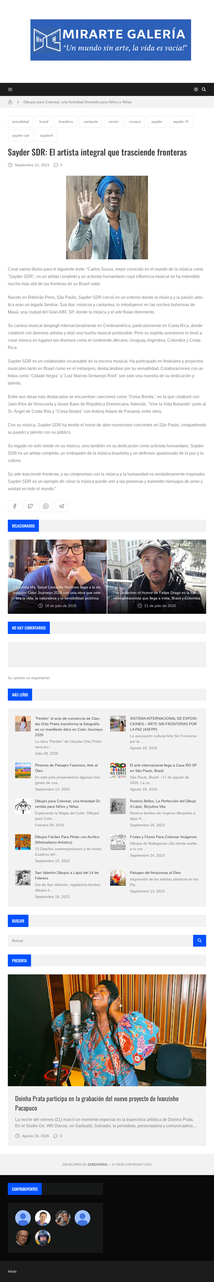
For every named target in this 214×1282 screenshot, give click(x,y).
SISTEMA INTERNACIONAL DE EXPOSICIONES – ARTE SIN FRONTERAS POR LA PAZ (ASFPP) (164, 723)
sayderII (46, 135)
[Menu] (10, 89)
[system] (196, 89)
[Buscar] (203, 89)
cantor (113, 121)
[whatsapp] (46, 506)
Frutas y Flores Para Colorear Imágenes (163, 837)
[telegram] (61, 506)
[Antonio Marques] (23, 1218)
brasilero (66, 121)
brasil (43, 121)
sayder (157, 121)
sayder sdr (20, 135)
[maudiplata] (43, 1238)
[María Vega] (82, 1218)
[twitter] (30, 506)
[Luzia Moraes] (62, 1218)
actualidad (20, 121)
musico (135, 121)
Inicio (12, 1271)
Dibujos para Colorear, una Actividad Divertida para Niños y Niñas (77, 102)
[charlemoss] (23, 1238)
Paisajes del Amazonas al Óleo (155, 873)
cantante (91, 121)
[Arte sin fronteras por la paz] (43, 1218)
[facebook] (14, 506)
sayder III (180, 121)
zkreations (97, 1164)
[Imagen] (107, 1030)
